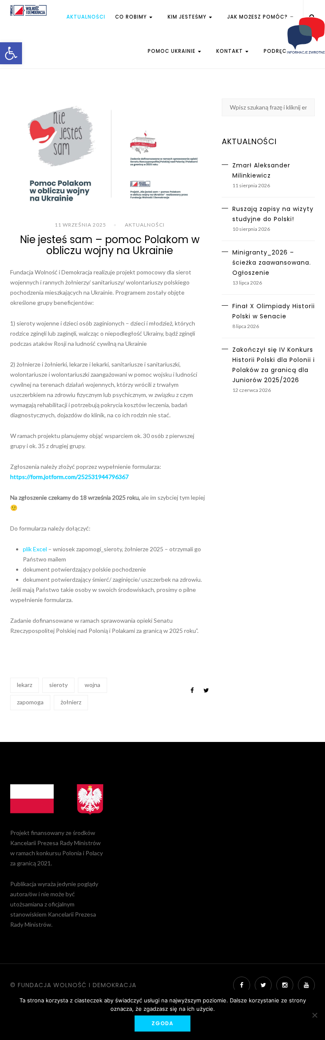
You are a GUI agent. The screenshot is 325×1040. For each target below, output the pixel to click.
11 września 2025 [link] (80, 225)
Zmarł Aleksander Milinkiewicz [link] (261, 170)
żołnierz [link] (71, 702)
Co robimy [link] (132, 17)
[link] (11, 53)
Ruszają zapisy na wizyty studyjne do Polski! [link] (273, 214)
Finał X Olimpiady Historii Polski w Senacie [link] (273, 311)
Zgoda (162, 1023)
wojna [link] (92, 684)
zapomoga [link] (30, 702)
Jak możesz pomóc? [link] (258, 17)
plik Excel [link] (35, 549)
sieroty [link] (58, 684)
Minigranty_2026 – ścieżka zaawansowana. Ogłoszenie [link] (271, 262)
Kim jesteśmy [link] (188, 17)
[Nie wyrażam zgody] (314, 1015)
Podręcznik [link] (281, 51)
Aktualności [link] (85, 17)
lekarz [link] (24, 684)
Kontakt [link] (230, 51)
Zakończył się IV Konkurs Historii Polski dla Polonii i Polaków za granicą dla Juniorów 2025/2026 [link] (273, 364)
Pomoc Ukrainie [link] (172, 51)
